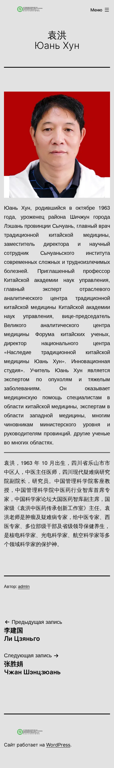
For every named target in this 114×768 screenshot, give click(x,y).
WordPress (58, 745)
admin (24, 586)
